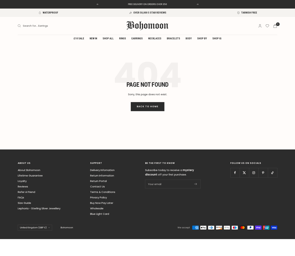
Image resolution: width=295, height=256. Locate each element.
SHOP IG (216, 38)
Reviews (23, 186)
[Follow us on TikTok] (272, 172)
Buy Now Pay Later (101, 203)
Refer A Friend (26, 192)
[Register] (195, 184)
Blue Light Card (99, 214)
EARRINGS (137, 38)
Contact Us (97, 186)
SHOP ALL (108, 38)
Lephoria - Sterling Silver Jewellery (39, 208)
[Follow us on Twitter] (244, 172)
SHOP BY (202, 38)
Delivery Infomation (102, 170)
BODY (189, 38)
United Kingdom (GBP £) (33, 227)
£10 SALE (79, 38)
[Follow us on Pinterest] (263, 172)
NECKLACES (154, 38)
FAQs (21, 197)
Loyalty (22, 181)
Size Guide (24, 203)
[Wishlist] (267, 25)
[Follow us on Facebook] (235, 172)
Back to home (147, 106)
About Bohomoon (29, 170)
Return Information (102, 175)
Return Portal (98, 181)
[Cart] (275, 26)
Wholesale (96, 208)
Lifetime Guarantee (30, 175)
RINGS (122, 38)
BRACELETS (173, 38)
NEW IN (93, 38)
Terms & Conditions (102, 192)
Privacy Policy (98, 197)
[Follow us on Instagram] (253, 172)
